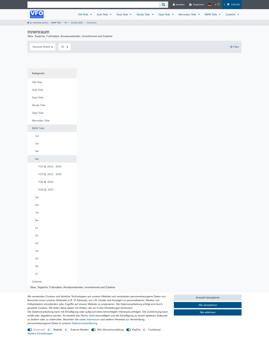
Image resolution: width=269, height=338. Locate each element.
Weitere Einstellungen (40, 333)
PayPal (136, 329)
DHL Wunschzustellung (110, 329)
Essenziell (39, 329)
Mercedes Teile (188, 14)
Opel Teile (164, 14)
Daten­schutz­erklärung (84, 323)
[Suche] (163, 4)
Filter (235, 46)
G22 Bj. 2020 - (77, 23)
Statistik (57, 329)
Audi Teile (103, 14)
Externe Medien (79, 329)
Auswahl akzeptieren (208, 297)
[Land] (209, 4)
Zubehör (231, 14)
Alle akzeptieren (208, 304)
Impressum (93, 319)
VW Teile (83, 14)
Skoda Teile (144, 14)
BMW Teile (211, 14)
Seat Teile (123, 14)
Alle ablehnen (208, 312)
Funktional (154, 329)
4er (65, 23)
